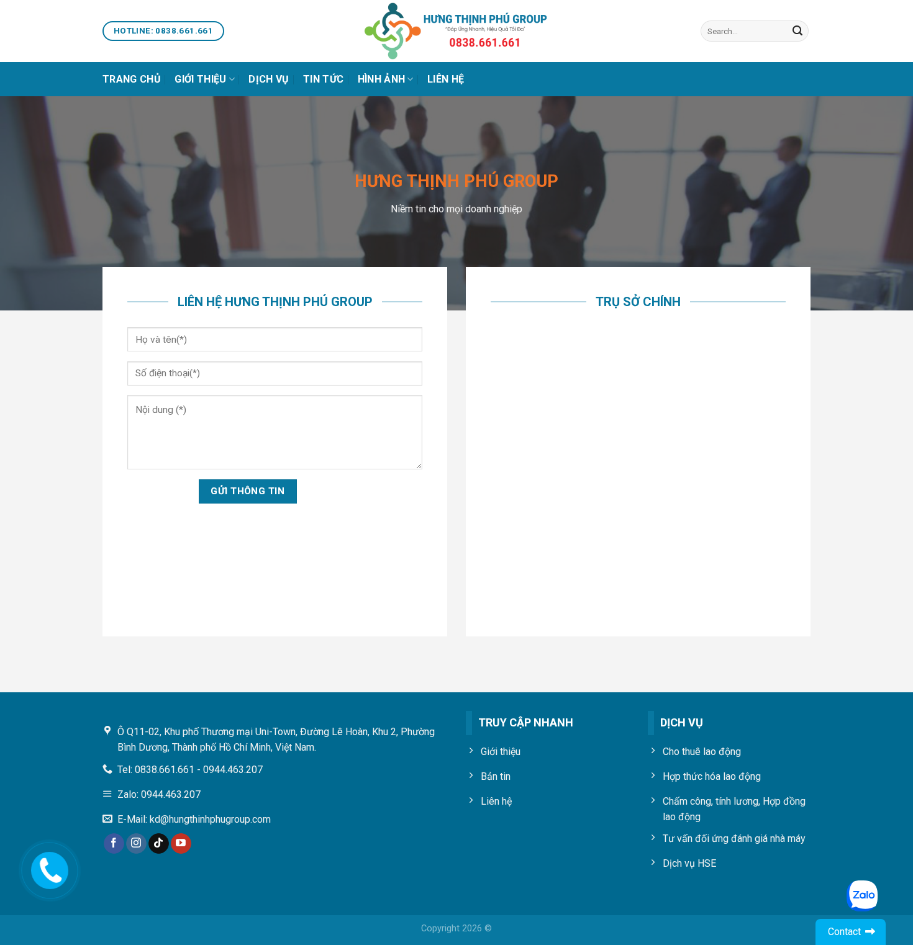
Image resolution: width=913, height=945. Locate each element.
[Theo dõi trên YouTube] (181, 843)
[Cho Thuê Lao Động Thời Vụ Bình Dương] (456, 31)
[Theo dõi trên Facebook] (114, 843)
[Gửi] (797, 31)
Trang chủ (131, 79)
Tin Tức (323, 79)
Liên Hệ (445, 79)
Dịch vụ (268, 79)
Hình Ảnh (382, 79)
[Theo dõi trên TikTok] (158, 843)
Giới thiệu (200, 79)
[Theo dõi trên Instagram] (136, 843)
